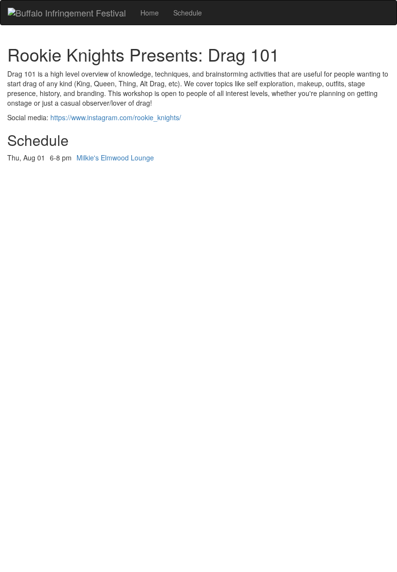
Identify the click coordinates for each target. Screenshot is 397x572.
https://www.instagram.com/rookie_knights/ (115, 117)
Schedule (187, 12)
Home (149, 12)
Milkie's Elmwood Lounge (115, 157)
